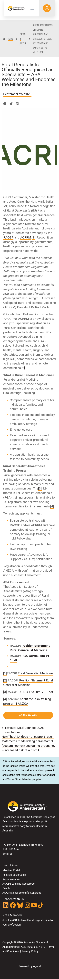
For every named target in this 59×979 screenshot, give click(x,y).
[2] (23, 368)
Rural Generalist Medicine (35, 673)
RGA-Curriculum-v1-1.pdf (35, 692)
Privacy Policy (30, 951)
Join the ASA (10, 920)
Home (10, 39)
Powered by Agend (30, 966)
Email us (7, 853)
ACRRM (25, 237)
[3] (40, 488)
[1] (33, 237)
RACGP (8, 237)
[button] (4, 104)
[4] (52, 506)
